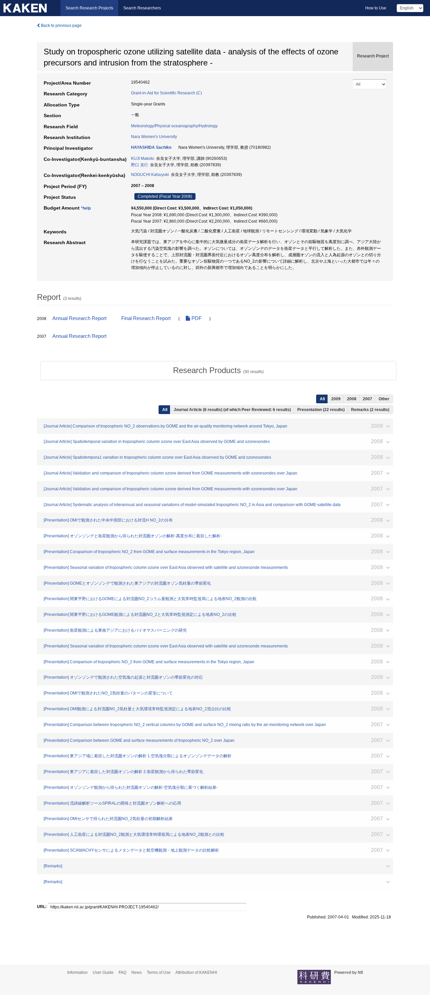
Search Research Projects (89, 8)
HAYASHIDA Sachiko (151, 147)
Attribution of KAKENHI (196, 972)
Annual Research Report (79, 318)
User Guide (103, 972)
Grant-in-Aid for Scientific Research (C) (166, 93)
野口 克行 (139, 165)
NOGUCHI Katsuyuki (150, 174)
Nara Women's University (154, 136)
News (136, 972)
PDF (196, 318)
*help (86, 208)
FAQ (122, 972)
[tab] (218, 370)
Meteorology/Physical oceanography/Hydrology (174, 126)
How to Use (375, 8)
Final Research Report (146, 318)
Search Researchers (142, 8)
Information (77, 972)
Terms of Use (159, 972)
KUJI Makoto (142, 158)
